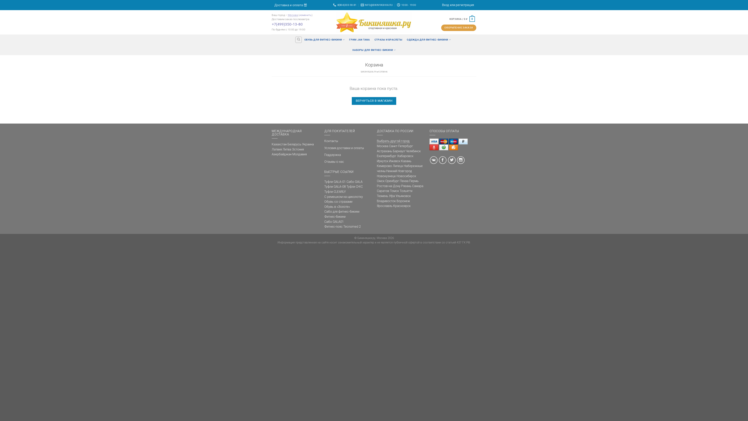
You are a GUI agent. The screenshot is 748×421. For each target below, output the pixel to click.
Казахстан (279, 144)
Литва (287, 149)
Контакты (331, 141)
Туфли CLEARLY (335, 192)
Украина (308, 144)
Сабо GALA (355, 182)
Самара (417, 186)
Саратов (383, 191)
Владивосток (386, 201)
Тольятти (406, 191)
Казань (406, 161)
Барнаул (399, 151)
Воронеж (403, 201)
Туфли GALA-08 (335, 186)
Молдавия (299, 154)
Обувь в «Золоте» (337, 207)
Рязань (406, 186)
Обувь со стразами (338, 201)
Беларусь (294, 144)
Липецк (398, 166)
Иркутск (382, 161)
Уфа (392, 196)
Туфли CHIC (355, 186)
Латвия (277, 149)
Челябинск (413, 151)
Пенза (404, 181)
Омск (381, 181)
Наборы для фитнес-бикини (372, 50)
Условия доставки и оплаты (344, 148)
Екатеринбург (386, 156)
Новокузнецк (386, 176)
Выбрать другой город (393, 141)
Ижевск (394, 161)
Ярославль (385, 206)
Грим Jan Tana (359, 39)
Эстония (298, 149)
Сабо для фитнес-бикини (341, 211)
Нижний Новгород (399, 171)
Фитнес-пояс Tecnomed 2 (342, 226)
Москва (293, 15)
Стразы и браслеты (388, 39)
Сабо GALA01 (334, 222)
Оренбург (392, 181)
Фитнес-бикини (335, 216)
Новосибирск (406, 176)
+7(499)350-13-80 (287, 24)
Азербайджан (282, 154)
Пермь (414, 181)
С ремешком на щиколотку (343, 197)
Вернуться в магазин (374, 101)
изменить (305, 15)
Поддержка (332, 155)
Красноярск (402, 206)
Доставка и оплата (289, 5)
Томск (394, 191)
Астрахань (384, 151)
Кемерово (384, 166)
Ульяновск (403, 196)
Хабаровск (405, 156)
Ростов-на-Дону (388, 186)
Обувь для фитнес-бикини (323, 39)
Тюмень (382, 196)
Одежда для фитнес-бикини (427, 39)
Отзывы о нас (334, 162)
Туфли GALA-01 (335, 182)
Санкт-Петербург (401, 146)
